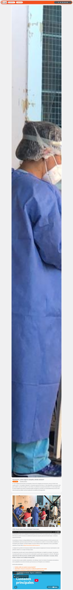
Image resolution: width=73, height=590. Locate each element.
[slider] (58, 532)
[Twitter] (61, 2)
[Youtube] (65, 2)
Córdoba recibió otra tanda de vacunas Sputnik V (25, 567)
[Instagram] (59, 2)
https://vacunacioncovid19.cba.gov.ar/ (32, 545)
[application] (36, 532)
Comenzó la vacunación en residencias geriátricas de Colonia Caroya (29, 570)
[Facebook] (63, 2)
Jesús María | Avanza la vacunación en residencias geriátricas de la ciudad (31, 568)
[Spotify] (67, 2)
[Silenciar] (55, 532)
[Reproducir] (13, 532)
